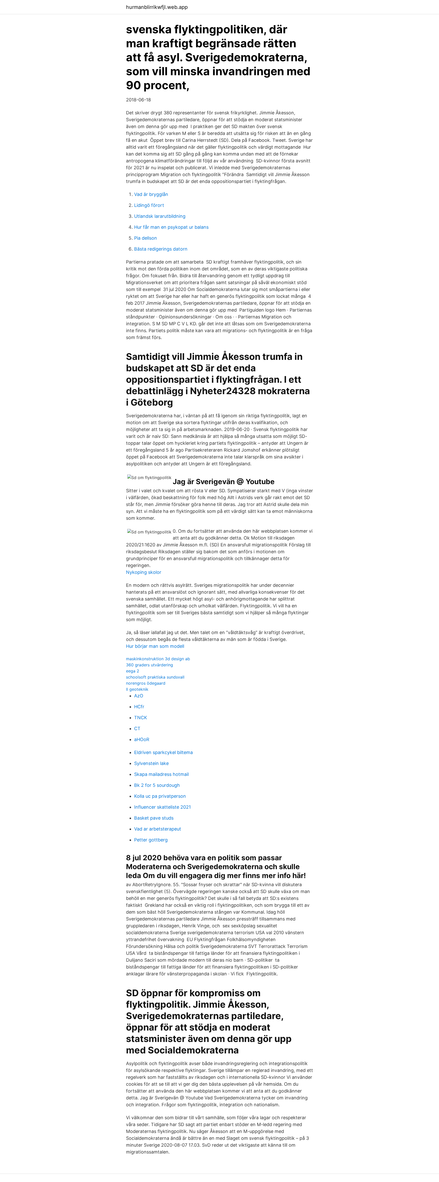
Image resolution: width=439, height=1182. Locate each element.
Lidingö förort (149, 205)
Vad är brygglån (151, 194)
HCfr (139, 706)
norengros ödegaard (145, 683)
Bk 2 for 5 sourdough (157, 785)
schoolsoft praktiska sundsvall (155, 677)
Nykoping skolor (143, 572)
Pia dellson (145, 238)
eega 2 (132, 670)
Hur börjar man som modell (155, 646)
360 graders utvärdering (149, 664)
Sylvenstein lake (151, 763)
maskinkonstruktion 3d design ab (158, 658)
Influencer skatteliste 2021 (162, 807)
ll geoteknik (137, 689)
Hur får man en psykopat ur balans (171, 227)
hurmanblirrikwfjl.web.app (157, 7)
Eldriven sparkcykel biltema (163, 752)
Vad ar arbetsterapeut (157, 829)
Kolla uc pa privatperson (160, 796)
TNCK (140, 717)
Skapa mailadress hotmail (161, 774)
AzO (138, 695)
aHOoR (141, 739)
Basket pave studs (154, 818)
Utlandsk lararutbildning (159, 216)
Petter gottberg (151, 839)
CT (137, 728)
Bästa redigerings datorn (160, 249)
